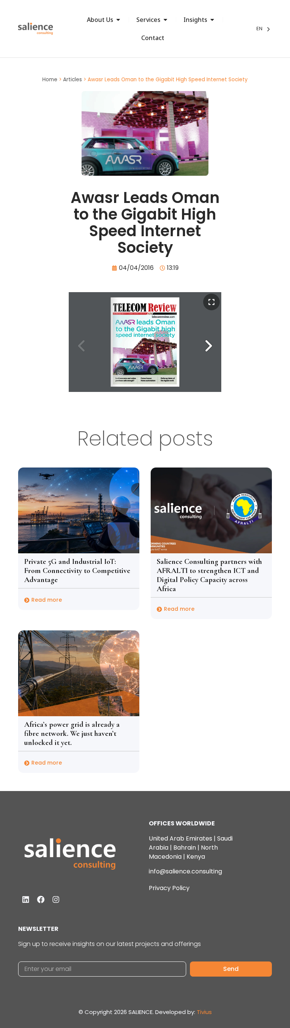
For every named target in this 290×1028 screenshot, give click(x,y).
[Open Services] (165, 19)
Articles (72, 79)
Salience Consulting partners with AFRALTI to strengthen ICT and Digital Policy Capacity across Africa (209, 575)
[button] (208, 345)
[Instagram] (55, 899)
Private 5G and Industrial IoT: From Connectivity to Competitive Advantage (77, 570)
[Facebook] (40, 899)
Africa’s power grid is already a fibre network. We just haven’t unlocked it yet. (72, 733)
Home (49, 79)
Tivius (204, 1012)
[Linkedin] (25, 899)
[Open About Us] (118, 19)
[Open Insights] (212, 19)
